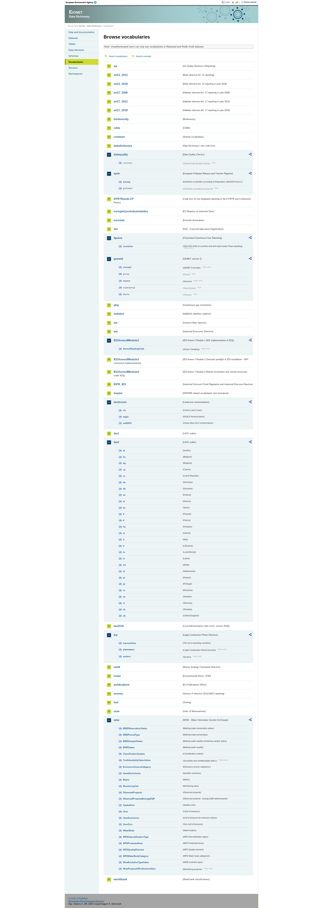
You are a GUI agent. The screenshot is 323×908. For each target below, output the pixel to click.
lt (123, 546)
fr (123, 520)
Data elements (76, 50)
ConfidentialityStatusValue (136, 760)
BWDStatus (129, 747)
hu (124, 526)
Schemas (73, 56)
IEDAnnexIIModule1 (126, 340)
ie (124, 533)
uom (116, 711)
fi (123, 514)
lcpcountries (129, 643)
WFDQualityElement (133, 849)
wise (116, 720)
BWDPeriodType (131, 735)
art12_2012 (121, 75)
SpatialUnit (128, 805)
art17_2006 (121, 92)
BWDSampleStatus (132, 741)
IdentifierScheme (132, 773)
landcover (120, 402)
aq (115, 66)
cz (124, 476)
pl (124, 577)
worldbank (120, 879)
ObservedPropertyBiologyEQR (139, 798)
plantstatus (128, 649)
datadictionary (123, 145)
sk (124, 609)
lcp (116, 634)
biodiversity (121, 119)
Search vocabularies (118, 56)
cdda (117, 127)
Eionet (82, 26)
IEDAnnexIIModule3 (126, 359)
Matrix (126, 779)
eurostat (119, 220)
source (126, 281)
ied (116, 331)
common (119, 136)
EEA (82, 2)
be (124, 457)
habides (119, 313)
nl (124, 571)
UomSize (127, 824)
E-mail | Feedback (78, 898)
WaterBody (128, 830)
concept (127, 267)
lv (124, 558)
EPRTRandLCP (124, 198)
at (124, 450)
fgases (118, 238)
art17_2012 (121, 101)
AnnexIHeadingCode (133, 349)
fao (116, 229)
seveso (118, 693)
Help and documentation (81, 32)
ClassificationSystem (134, 754)
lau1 (116, 433)
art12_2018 (121, 83)
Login (227, 2)
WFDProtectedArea (132, 843)
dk (124, 488)
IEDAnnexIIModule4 (126, 371)
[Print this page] (233, 2)
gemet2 (118, 258)
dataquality (121, 154)
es (124, 507)
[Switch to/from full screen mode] (238, 2)
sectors (127, 656)
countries (128, 246)
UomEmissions (131, 818)
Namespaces (75, 73)
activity (126, 182)
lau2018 (119, 626)
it (123, 539)
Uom (125, 811)
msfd (117, 667)
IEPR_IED (120, 384)
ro (124, 590)
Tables (71, 44)
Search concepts (143, 56)
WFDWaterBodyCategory (135, 856)
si (124, 603)
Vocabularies (75, 62)
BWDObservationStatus (135, 728)
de (124, 482)
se (124, 596)
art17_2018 (121, 110)
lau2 (116, 442)
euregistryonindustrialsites (131, 211)
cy (124, 469)
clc (124, 410)
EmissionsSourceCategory (137, 767)
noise (117, 676)
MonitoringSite (130, 786)
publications (122, 684)
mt (124, 565)
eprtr (117, 173)
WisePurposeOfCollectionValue (139, 868)
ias (115, 322)
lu (124, 552)
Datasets (73, 38)
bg (124, 463)
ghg (116, 305)
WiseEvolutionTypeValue (136, 862)
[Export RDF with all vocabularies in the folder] (250, 155)
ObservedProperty (132, 792)
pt (124, 584)
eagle (126, 416)
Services (73, 67)
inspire (118, 393)
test (116, 702)
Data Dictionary (94, 26)
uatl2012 (127, 423)
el (124, 501)
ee (124, 495)
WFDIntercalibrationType (136, 837)
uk (124, 615)
